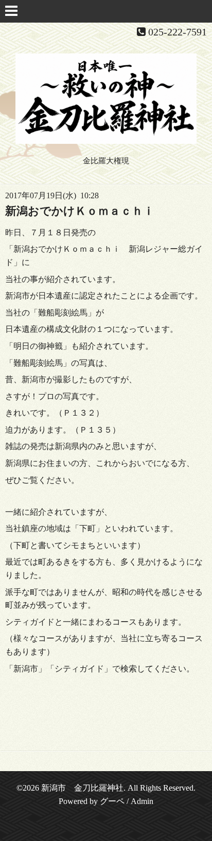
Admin (142, 801)
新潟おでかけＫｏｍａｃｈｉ (79, 210)
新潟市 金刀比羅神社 (82, 787)
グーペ (112, 801)
